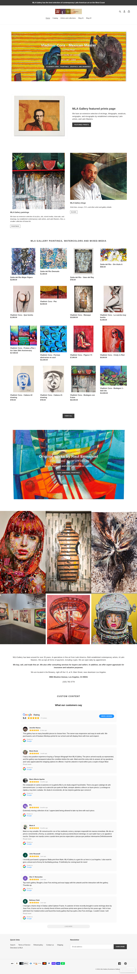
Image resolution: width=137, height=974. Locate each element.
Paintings (15, 226)
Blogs (73, 212)
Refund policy (38, 945)
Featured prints (81, 124)
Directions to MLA (16, 948)
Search (12, 945)
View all (68, 416)
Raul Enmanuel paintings (68, 473)
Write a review (106, 716)
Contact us (50, 945)
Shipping (60, 945)
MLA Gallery (104, 969)
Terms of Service (24, 945)
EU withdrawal (127, 970)
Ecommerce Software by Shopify (117, 969)
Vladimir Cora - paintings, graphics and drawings (68, 66)
